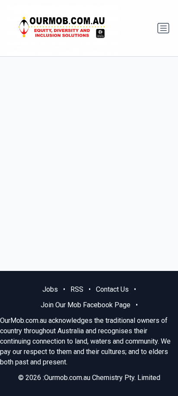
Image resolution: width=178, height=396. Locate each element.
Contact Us (112, 289)
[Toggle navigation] (163, 28)
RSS (76, 289)
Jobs (50, 289)
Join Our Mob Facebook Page (85, 305)
